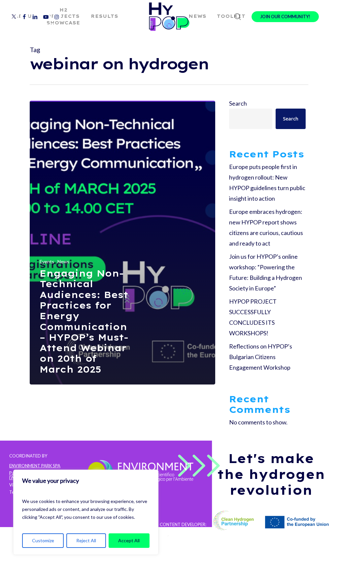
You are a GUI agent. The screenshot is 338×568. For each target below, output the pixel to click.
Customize (43, 540)
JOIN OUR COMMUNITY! (285, 16)
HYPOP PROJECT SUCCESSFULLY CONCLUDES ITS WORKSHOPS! (253, 317)
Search (238, 103)
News (63, 261)
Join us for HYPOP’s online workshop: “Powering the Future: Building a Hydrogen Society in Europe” (265, 272)
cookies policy (56, 562)
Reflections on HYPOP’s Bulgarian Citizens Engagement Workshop (260, 357)
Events (47, 261)
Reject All (86, 540)
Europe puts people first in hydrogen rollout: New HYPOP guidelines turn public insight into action (267, 182)
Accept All (129, 540)
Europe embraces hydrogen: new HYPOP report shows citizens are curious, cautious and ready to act (266, 227)
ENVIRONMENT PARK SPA (34, 465)
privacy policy (22, 562)
